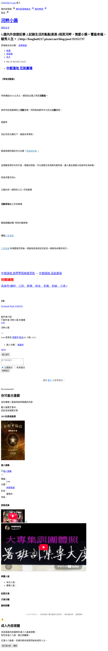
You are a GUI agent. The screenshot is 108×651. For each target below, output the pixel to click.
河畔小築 (9, 20)
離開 (15, 646)
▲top (3, 349)
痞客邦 (15, 337)
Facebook (5, 306)
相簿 (8, 51)
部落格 (9, 54)
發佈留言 (5, 371)
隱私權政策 (69, 614)
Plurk (12, 306)
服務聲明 (79, 614)
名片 (8, 57)
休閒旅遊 (22, 45)
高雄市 (20, 345)
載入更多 (5, 355)
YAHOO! (19, 306)
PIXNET (34, 614)
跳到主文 (5, 28)
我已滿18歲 (6, 646)
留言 (21, 337)
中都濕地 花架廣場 (19, 68)
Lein (3, 322)
